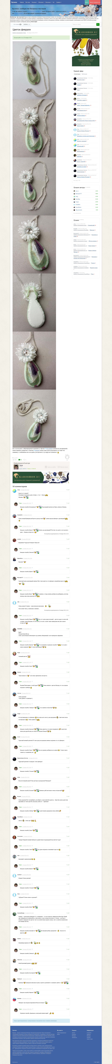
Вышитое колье (80, 79)
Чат (53, 2)
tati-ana (19, 693)
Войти (86, 2)
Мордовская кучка (81, 110)
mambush (19, 874)
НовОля (19, 938)
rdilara (78, 149)
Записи (73, 1032)
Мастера (28, 2)
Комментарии (77, 74)
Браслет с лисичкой (81, 141)
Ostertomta (20, 836)
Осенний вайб (80, 146)
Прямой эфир (78, 71)
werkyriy (19, 539)
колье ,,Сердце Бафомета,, (83, 105)
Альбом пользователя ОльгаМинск (82, 263)
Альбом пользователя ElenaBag (81, 230)
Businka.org (15, 1062)
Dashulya (19, 998)
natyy (18, 489)
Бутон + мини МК (81, 161)
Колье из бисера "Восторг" (83, 131)
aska (18, 601)
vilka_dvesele (80, 93)
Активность (74, 1037)
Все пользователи (77, 213)
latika (18, 777)
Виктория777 (20, 577)
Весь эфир (76, 180)
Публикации (84, 74)
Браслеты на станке (81, 166)
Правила (89, 1034)
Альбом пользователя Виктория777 (82, 234)
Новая (18, 652)
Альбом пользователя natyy (80, 225)
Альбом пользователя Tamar (19, 32)
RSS (79, 180)
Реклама (89, 1036)
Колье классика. (80, 171)
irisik (18, 855)
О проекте (89, 1032)
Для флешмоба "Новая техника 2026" (86, 120)
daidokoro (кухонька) (82, 95)
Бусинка (14, 2)
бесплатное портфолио (35, 11)
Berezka (19, 796)
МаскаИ (78, 108)
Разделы (74, 1034)
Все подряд (17, 24)
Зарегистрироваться (95, 2)
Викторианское (80, 151)
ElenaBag (79, 154)
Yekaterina (19, 959)
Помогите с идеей (81, 100)
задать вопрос (19, 13)
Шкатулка (79, 156)
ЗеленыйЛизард (20, 913)
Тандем (79, 84)
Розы (78, 90)
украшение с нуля (72, 11)
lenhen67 (37, 450)
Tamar (21, 465)
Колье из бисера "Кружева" (83, 177)
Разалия (19, 672)
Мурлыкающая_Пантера (22, 758)
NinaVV (78, 103)
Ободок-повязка (81, 115)
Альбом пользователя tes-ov (80, 245)
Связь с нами (90, 1039)
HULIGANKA (49, 448)
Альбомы (27, 24)
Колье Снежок (80, 125)
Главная (22, 2)
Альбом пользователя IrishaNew (81, 267)
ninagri (18, 713)
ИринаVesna (20, 558)
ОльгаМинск (20, 816)
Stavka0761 (19, 514)
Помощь (89, 1037)
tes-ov (18, 736)
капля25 (16, 457)
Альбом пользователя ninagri (80, 241)
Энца (18, 893)
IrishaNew (78, 204)
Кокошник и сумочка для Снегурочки (85, 136)
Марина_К (19, 978)
